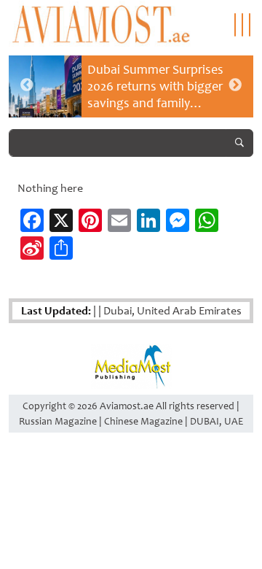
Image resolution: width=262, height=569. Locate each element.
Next (235, 85)
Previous (27, 85)
